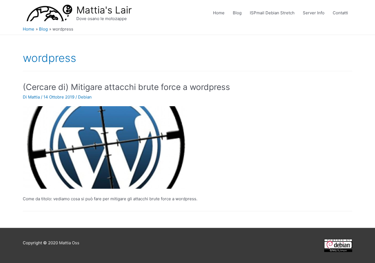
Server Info (313, 12)
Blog (237, 12)
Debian (85, 97)
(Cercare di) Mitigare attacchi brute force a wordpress (126, 87)
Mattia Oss (69, 242)
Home (219, 12)
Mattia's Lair (104, 10)
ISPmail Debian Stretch (272, 12)
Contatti (340, 12)
